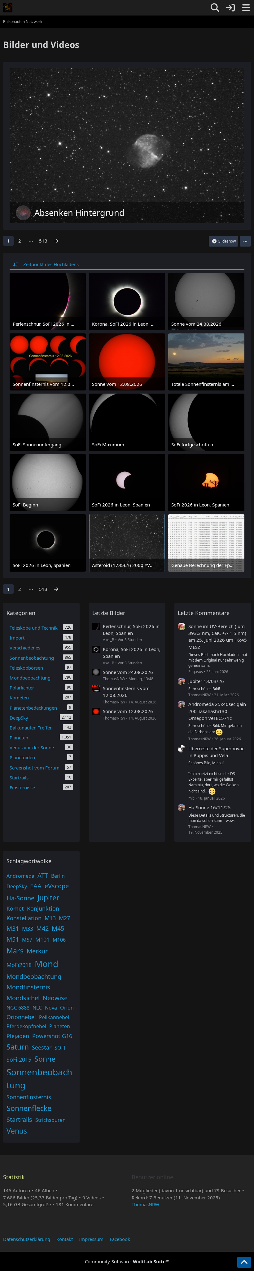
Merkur (37, 951)
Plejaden (18, 1036)
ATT (42, 875)
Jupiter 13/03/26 (206, 681)
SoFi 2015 (19, 1059)
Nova (51, 1007)
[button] (245, 241)
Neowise (55, 998)
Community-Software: (127, 1261)
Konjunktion (43, 908)
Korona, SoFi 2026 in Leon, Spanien (131, 652)
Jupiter (48, 898)
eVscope (57, 886)
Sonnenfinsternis (29, 1097)
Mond (46, 964)
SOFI (60, 1047)
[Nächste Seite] (56, 240)
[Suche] (215, 8)
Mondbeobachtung (34, 976)
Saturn (18, 1047)
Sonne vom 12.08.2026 (128, 711)
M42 (42, 928)
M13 (50, 918)
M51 (13, 939)
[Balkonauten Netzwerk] (8, 8)
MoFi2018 (19, 965)
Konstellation (24, 918)
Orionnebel (21, 1017)
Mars (15, 951)
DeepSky (17, 886)
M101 (42, 939)
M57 (27, 939)
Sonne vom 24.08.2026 (128, 672)
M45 (58, 928)
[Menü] (246, 8)
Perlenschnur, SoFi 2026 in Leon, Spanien (131, 629)
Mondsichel (23, 998)
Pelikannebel (54, 1017)
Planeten (59, 1026)
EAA (36, 886)
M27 (64, 918)
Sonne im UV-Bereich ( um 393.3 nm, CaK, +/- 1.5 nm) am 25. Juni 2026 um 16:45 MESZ (217, 636)
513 (43, 241)
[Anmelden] (230, 8)
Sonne (44, 1059)
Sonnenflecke (29, 1108)
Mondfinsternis (28, 987)
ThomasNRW (145, 1204)
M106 (59, 939)
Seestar (41, 1047)
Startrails (19, 1119)
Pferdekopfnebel (26, 1026)
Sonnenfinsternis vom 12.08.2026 (126, 691)
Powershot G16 (52, 1036)
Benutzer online (152, 1177)
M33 (27, 928)
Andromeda (20, 875)
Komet (15, 908)
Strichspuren (50, 1120)
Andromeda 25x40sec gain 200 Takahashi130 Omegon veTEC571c (217, 711)
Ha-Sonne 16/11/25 (209, 807)
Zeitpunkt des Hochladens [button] (51, 264)
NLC (37, 1007)
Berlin (58, 875)
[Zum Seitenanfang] (244, 1262)
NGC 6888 (18, 1007)
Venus (17, 1131)
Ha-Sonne (20, 898)
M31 (13, 928)
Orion (67, 1007)
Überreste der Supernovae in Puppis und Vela (216, 751)
